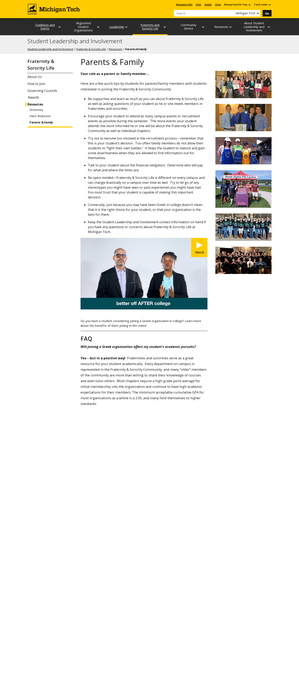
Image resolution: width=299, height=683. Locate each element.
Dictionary (36, 110)
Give (218, 4)
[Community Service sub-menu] (203, 26)
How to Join (36, 84)
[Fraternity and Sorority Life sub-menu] (165, 26)
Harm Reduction (40, 116)
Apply (208, 4)
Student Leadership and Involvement (74, 41)
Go (267, 13)
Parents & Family (41, 122)
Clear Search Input (230, 13)
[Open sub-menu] (249, 4)
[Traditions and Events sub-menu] (59, 26)
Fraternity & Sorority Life (91, 49)
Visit (198, 4)
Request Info (184, 4)
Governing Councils (42, 91)
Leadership (116, 27)
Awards (33, 97)
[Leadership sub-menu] (126, 26)
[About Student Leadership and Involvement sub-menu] (269, 26)
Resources (115, 49)
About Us (34, 77)
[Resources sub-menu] (230, 26)
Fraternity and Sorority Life (150, 26)
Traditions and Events (45, 26)
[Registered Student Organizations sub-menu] (98, 26)
